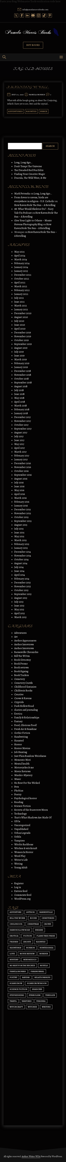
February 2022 (22, 290)
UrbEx (43, 111)
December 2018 (22, 371)
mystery (14, 959)
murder (43, 953)
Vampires (19, 840)
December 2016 (22, 463)
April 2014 (19, 575)
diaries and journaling (26, 710)
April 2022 (19, 282)
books (33, 918)
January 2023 (21, 271)
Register (19, 883)
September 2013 (22, 594)
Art (16, 637)
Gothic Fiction (22, 733)
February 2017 (21, 455)
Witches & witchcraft (25, 848)
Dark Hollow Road (24, 706)
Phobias (18, 790)
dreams (39, 929)
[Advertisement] (33, 1082)
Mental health (21, 763)
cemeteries (48, 918)
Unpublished (21, 829)
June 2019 (19, 355)
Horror (18, 744)
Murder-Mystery (23, 775)
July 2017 (19, 436)
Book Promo (21, 663)
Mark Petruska (22, 193)
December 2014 (22, 552)
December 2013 (22, 582)
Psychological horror (25, 798)
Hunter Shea (46, 947)
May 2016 (19, 490)
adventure (15, 912)
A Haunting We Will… (27, 87)
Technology (20, 813)
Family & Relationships (26, 717)
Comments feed (22, 895)
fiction (27, 935)
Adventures (15, 111)
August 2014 (20, 563)
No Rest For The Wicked (27, 783)
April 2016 (19, 494)
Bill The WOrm (22, 656)
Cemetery (19, 679)
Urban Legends (22, 833)
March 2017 (20, 452)
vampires (27, 1001)
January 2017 (21, 459)
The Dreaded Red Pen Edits (28, 170)
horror (30, 947)
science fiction (18, 989)
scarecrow (16, 983)
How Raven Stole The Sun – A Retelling (34, 205)
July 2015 (19, 529)
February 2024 (21, 263)
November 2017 (22, 421)
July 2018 (19, 390)
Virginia (40, 1001)
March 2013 (20, 617)
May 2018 (19, 398)
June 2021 (19, 302)
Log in (17, 887)
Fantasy (18, 721)
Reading (18, 802)
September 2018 (23, 382)
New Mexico (30, 959)
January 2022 (21, 294)
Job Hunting (20, 752)
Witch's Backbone (23, 844)
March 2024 (20, 259)
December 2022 (22, 275)
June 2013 (19, 605)
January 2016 (21, 505)
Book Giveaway (22, 660)
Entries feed (20, 891)
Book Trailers (21, 675)
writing (46, 1006)
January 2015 (21, 548)
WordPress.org (22, 899)
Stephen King (17, 995)
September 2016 (23, 475)
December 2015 (22, 509)
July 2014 (19, 567)
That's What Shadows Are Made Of (32, 817)
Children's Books (23, 690)
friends (14, 941)
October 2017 (21, 425)
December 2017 (22, 417)
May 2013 (19, 609)
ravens (26, 977)
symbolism (35, 995)
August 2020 (21, 317)
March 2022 (20, 286)
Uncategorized (22, 825)
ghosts (27, 941)
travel (13, 1001)
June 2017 (19, 440)
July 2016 (19, 482)
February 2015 (21, 544)
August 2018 (20, 386)
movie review (27, 953)
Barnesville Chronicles (26, 652)
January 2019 (21, 367)
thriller (50, 995)
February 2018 (21, 409)
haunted (40, 941)
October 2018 (21, 378)
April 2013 (19, 613)
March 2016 (20, 498)
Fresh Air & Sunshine (25, 729)
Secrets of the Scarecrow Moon (31, 810)
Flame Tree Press (46, 935)
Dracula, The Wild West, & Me (30, 178)
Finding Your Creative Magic (29, 174)
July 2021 (19, 298)
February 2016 (21, 502)
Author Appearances (25, 640)
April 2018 (19, 402)
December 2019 (22, 332)
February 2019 (21, 363)
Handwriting (21, 737)
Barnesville (46, 912)
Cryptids (19, 702)
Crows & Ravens (23, 698)
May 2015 (19, 536)
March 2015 (20, 540)
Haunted (31, 111)
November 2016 (22, 467)
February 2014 (21, 579)
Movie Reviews (22, 771)
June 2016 (19, 486)
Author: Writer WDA (31, 1156)
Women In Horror (23, 852)
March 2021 (20, 305)
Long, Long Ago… (23, 162)
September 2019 (23, 344)
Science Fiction (22, 806)
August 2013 (20, 598)
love (12, 953)
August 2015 (20, 525)
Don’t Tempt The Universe (28, 166)
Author (30, 912)
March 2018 (20, 405)
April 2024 (19, 255)
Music (17, 779)
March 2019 (20, 359)
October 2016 (21, 471)
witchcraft (16, 1006)
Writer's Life (21, 860)
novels (44, 965)
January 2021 (21, 309)
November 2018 (22, 375)
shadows (37, 989)
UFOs (17, 821)
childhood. (16, 924)
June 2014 (19, 571)
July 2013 (18, 602)
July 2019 (19, 352)
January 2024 (21, 267)
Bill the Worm (17, 918)
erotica (14, 935)
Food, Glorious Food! (25, 725)
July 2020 (19, 321)
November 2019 (22, 336)
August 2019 (20, 348)
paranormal (37, 971)
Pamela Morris (37, 95)
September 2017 (23, 429)
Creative (19, 694)
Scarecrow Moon (36, 983)
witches (32, 1006)
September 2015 (23, 521)
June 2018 (19, 394)
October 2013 (21, 590)
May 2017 (19, 444)
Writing (18, 863)
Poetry (17, 794)
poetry (13, 977)
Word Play (19, 856)
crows (47, 924)
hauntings (15, 947)
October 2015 (21, 517)
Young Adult (20, 867)
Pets (16, 787)
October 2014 (21, 559)
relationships (42, 977)
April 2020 (19, 328)
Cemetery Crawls (23, 683)
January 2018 (21, 413)
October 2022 (21, 278)
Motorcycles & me (24, 767)
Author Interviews (24, 644)
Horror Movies (22, 748)
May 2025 (19, 252)
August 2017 (20, 432)
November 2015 (22, 513)
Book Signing (21, 671)
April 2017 (19, 448)
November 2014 (22, 555)
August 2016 (20, 479)
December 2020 (22, 313)
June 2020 (19, 325)
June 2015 (19, 532)
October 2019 (21, 340)
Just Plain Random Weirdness (30, 756)
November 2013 (22, 586)
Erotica (18, 713)
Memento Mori (22, 760)
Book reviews (21, 667)
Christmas (33, 924)
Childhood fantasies (25, 687)
